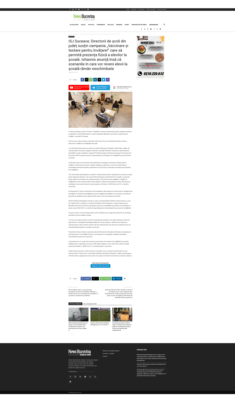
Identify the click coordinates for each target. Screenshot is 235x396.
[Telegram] (79, 9)
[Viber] (108, 79)
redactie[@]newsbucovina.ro (86, 371)
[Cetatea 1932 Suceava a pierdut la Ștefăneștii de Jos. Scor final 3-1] (100, 314)
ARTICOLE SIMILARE (75, 304)
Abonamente (141, 9)
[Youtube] (88, 9)
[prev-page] (69, 334)
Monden (119, 24)
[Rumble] (76, 9)
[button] (164, 25)
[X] (85, 9)
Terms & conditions (162, 9)
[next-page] (72, 334)
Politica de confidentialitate (111, 351)
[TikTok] (82, 9)
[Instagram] (73, 9)
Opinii (127, 24)
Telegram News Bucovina (100, 266)
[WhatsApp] (91, 79)
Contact (128, 9)
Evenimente (101, 24)
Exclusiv (110, 24)
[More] (125, 278)
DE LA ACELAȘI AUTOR (90, 304)
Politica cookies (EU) (151, 9)
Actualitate (74, 24)
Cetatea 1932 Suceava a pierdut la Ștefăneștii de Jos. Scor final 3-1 (151, 365)
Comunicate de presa (139, 24)
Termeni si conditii (108, 353)
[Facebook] (69, 9)
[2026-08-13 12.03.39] (150, 78)
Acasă (70, 34)
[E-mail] (99, 79)
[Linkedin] (95, 79)
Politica (91, 24)
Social (83, 24)
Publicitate (134, 9)
